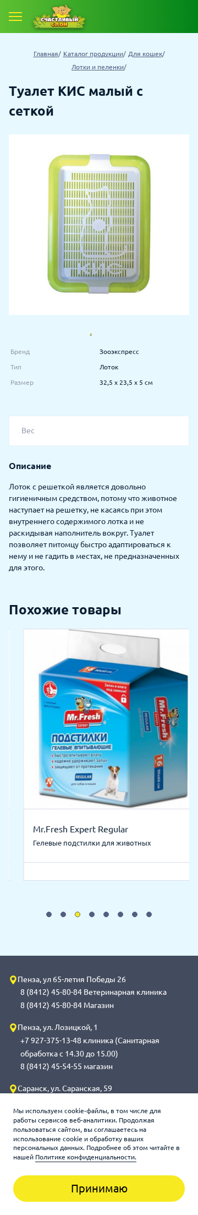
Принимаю (99, 1188)
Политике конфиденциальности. (85, 1156)
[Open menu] (15, 16)
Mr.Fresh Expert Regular (65, 829)
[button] (49, 914)
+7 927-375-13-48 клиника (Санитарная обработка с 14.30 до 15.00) (90, 1047)
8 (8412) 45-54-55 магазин (66, 1066)
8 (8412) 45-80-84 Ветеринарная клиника (93, 992)
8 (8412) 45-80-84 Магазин (67, 1005)
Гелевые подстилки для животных (77, 843)
